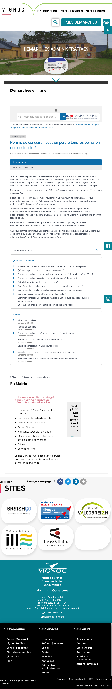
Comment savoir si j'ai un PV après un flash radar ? (42, 294)
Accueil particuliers (20, 124)
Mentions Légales (78, 679)
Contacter (62, 679)
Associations (84, 639)
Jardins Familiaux (87, 663)
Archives (78, 685)
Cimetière (13, 656)
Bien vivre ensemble (19, 652)
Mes (72, 11)
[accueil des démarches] (56, 110)
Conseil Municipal (17, 639)
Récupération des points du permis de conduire (40, 339)
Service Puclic (31, 455)
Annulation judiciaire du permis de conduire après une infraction (47, 358)
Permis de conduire (27, 326)
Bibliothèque (84, 647)
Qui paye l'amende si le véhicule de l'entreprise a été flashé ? (46, 305)
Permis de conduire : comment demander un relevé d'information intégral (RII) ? (55, 274)
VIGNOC (14, 9)
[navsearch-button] (49, 22)
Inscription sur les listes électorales (74, 418)
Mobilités (47, 656)
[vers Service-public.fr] (81, 117)
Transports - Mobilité (42, 124)
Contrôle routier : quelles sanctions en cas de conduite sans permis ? (50, 286)
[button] (38, 400)
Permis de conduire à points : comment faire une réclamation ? (47, 278)
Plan (9, 661)
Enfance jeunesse (52, 643)
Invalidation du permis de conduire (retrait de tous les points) (46, 352)
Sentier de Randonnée (84, 658)
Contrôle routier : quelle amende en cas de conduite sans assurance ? (51, 290)
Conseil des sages (17, 647)
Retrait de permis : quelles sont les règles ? (38, 282)
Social (45, 647)
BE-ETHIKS (105, 685)
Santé (45, 652)
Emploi (46, 672)
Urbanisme (48, 639)
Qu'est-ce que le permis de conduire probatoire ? (41, 270)
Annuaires (48, 661)
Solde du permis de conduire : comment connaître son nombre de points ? (53, 266)
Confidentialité (103, 679)
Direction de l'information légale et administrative (31, 377)
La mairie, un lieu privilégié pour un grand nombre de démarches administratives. (34, 400)
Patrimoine (83, 652)
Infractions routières (63, 124)
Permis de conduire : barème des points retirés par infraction (46, 333)
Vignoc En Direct (17, 643)
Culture (81, 643)
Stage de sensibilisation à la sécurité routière (39, 346)
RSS (91, 679)
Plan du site (91, 685)
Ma (47, 11)
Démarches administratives (51, 667)
